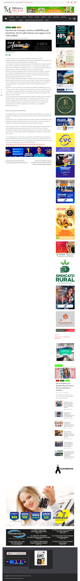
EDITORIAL (21, 20)
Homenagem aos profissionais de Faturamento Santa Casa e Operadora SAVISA (69, 414)
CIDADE (17, 17)
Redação (18, 38)
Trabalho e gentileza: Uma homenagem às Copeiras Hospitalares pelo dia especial (68, 444)
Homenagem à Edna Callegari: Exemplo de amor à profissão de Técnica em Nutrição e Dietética (68, 405)
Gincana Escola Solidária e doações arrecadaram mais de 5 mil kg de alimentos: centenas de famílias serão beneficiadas (41, 162)
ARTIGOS (57, 334)
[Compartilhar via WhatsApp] (8, 55)
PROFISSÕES (67, 380)
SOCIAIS (49, 17)
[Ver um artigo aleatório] (74, 18)
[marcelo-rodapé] (29, 147)
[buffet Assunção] (29, 40)
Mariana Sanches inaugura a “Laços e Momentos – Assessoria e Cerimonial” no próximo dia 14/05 (69, 434)
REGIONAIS (63, 17)
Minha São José (15, 575)
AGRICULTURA (56, 17)
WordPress (21, 578)
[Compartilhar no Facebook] (6, 55)
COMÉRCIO (43, 17)
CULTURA (24, 17)
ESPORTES (30, 17)
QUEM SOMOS (12, 20)
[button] (19, 17)
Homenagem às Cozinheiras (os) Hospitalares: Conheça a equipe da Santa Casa (69, 424)
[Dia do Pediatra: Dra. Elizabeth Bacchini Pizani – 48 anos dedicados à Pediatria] (65, 373)
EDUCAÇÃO (36, 17)
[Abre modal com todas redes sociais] (9, 55)
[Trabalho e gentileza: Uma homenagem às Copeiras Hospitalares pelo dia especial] (59, 445)
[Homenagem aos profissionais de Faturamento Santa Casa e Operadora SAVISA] (59, 415)
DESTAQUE (11, 17)
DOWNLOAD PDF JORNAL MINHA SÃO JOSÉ (34, 20)
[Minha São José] (6, 19)
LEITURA (47, 20)
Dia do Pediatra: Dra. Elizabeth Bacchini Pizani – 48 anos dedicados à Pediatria (65, 386)
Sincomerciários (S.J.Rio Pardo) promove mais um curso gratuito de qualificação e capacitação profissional (69, 454)
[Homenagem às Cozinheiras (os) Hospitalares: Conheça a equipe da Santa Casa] (59, 425)
